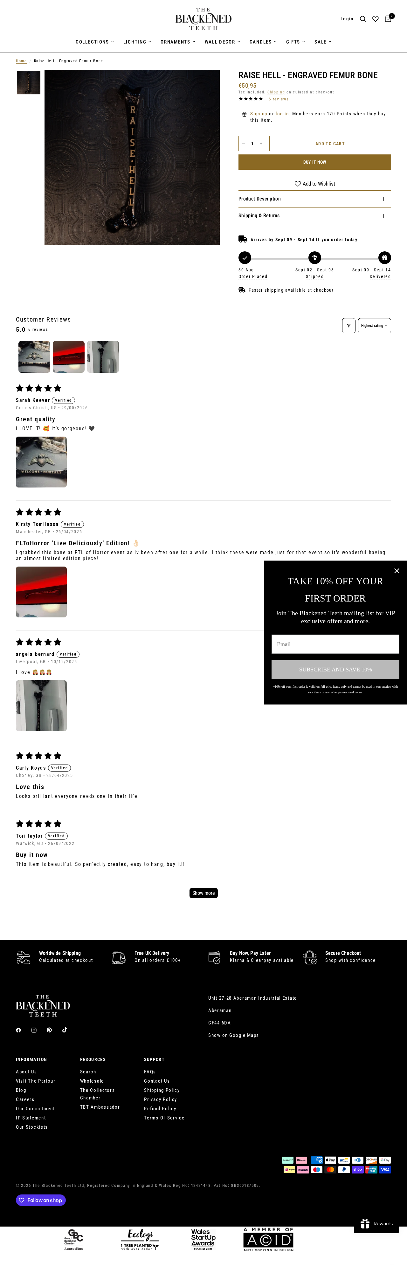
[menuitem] (95, 42)
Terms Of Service (164, 1118)
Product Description (259, 199)
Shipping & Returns (259, 216)
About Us (26, 1072)
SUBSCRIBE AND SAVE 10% (335, 669)
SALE (320, 42)
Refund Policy (160, 1109)
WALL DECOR (220, 42)
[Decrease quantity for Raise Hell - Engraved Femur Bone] (243, 143)
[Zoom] (206, 83)
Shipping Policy (162, 1090)
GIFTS (293, 42)
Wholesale (92, 1081)
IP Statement (31, 1118)
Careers (25, 1099)
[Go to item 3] (103, 357)
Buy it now (315, 162)
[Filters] (348, 325)
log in (282, 114)
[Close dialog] (397, 571)
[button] (41, 462)
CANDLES (261, 42)
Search (88, 1072)
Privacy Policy (160, 1099)
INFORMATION (31, 1059)
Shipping (276, 92)
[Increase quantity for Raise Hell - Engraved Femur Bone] (261, 143)
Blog (21, 1090)
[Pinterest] (54, 1030)
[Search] (363, 19)
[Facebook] (23, 1030)
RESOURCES (93, 1059)
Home (21, 61)
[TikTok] (69, 1030)
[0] (386, 19)
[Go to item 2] (69, 357)
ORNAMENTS (175, 42)
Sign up (258, 114)
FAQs (150, 1072)
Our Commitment (35, 1109)
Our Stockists (32, 1127)
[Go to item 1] (34, 357)
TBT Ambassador (100, 1107)
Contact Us (157, 1081)
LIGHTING (135, 42)
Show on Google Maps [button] (233, 1035)
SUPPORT (154, 1059)
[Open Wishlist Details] (375, 19)
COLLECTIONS (92, 42)
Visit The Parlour (36, 1081)
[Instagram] (38, 1030)
